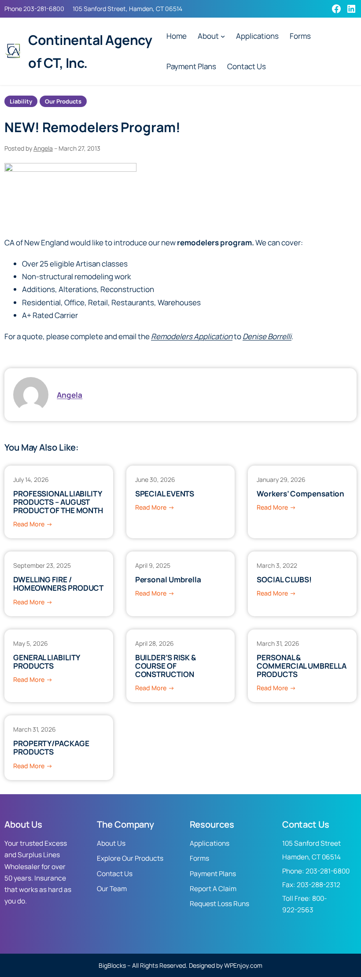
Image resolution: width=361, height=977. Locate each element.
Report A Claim (213, 888)
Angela (43, 148)
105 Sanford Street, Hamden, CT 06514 (127, 8)
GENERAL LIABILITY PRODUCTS (46, 661)
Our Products (63, 101)
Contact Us (115, 873)
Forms (199, 858)
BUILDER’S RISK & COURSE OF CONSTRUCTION (165, 666)
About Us (111, 843)
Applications (209, 843)
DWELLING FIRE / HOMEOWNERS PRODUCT (58, 583)
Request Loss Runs (219, 903)
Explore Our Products (130, 858)
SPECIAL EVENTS (165, 493)
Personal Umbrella (168, 579)
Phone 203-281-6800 (34, 8)
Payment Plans (213, 873)
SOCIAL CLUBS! (284, 579)
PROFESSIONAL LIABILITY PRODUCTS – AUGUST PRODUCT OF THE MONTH (58, 502)
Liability (21, 101)
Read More (32, 524)
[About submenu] (223, 36)
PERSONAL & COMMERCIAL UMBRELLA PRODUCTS (301, 666)
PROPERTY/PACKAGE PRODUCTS (51, 747)
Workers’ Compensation (300, 493)
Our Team (112, 888)
